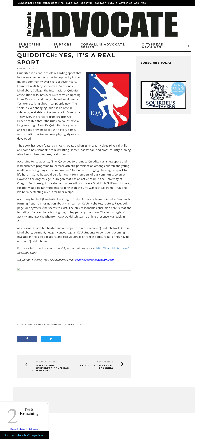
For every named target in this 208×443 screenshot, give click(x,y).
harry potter (54, 324)
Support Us (63, 46)
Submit (112, 3)
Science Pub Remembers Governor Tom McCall (50, 368)
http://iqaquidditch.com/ (112, 248)
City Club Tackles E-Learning (96, 367)
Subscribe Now (30, 46)
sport (79, 324)
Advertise (125, 3)
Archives (140, 3)
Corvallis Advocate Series (103, 46)
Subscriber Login (29, 3)
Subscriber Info (53, 3)
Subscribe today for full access (24, 428)
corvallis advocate (35, 324)
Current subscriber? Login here (24, 435)
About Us (87, 3)
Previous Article (46, 362)
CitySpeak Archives (153, 46)
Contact (100, 3)
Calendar (72, 3)
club (20, 324)
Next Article (105, 362)
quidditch (69, 324)
